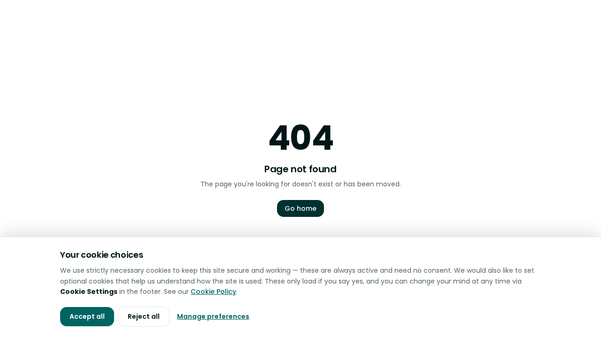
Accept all (87, 316)
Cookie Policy (213, 291)
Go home (300, 208)
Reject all (144, 316)
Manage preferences (213, 316)
